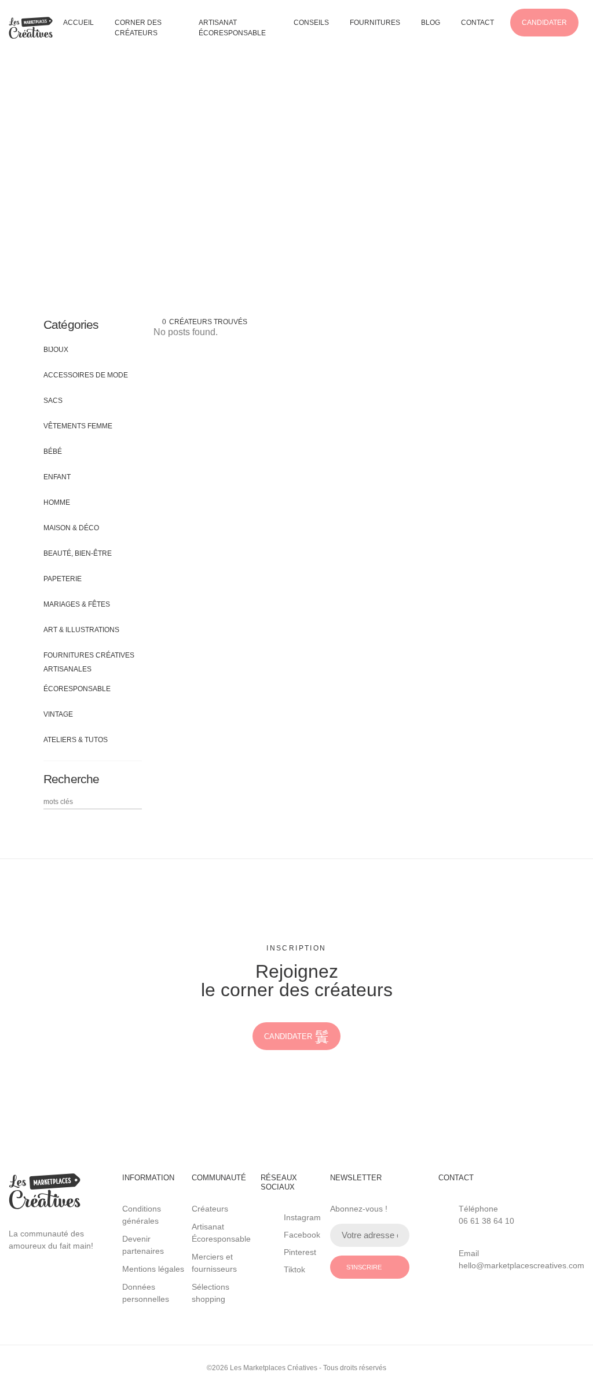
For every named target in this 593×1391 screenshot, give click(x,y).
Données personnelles (145, 1293)
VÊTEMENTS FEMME (77, 426)
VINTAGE (58, 714)
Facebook (302, 1234)
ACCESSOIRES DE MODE (85, 375)
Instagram (302, 1217)
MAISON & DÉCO (71, 528)
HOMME (56, 502)
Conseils (311, 23)
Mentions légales (153, 1268)
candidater (288, 1036)
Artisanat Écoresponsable (232, 28)
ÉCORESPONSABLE (77, 689)
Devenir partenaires (143, 1245)
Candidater (544, 23)
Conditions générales (141, 1214)
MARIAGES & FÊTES (76, 604)
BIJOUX (55, 350)
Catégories (71, 324)
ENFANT (57, 477)
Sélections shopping (210, 1293)
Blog (430, 23)
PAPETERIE (62, 579)
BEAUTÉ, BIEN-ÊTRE (77, 553)
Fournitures (375, 23)
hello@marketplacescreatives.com (521, 1265)
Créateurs (210, 1208)
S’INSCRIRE (364, 1267)
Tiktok (294, 1269)
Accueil (78, 23)
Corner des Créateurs (138, 28)
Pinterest (300, 1252)
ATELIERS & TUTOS (75, 740)
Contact (477, 23)
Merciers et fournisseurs (214, 1262)
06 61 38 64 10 (486, 1220)
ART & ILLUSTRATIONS (81, 630)
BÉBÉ (52, 451)
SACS (53, 401)
